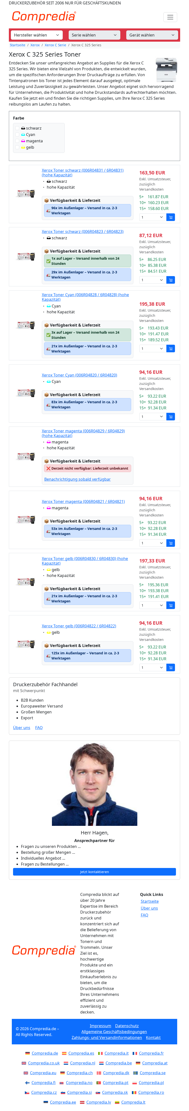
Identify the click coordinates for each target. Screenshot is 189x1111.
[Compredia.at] (139, 1063)
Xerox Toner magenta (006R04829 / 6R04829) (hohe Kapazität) (83, 433)
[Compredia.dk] (100, 1073)
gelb (30, 147)
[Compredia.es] (65, 1053)
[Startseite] (44, 951)
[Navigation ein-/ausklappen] (170, 17)
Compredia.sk (115, 1092)
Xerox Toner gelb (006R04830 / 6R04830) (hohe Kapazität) (85, 561)
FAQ (39, 727)
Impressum (100, 1025)
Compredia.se (153, 1072)
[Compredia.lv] (83, 1102)
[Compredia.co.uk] (25, 1063)
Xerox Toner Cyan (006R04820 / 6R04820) (79, 375)
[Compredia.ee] (47, 1102)
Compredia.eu (43, 1072)
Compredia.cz (44, 1092)
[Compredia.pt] (99, 1083)
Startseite (17, 45)
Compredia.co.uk (44, 1063)
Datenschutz (127, 1025)
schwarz (34, 128)
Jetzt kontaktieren (94, 871)
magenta (34, 141)
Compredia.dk (116, 1072)
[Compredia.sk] (99, 1092)
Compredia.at (155, 1063)
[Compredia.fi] (28, 1083)
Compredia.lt (133, 1102)
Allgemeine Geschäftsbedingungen (114, 1031)
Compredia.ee (63, 1102)
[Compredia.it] (101, 1053)
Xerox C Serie (55, 45)
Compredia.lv (98, 1102)
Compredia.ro (151, 1092)
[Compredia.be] (102, 1063)
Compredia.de (45, 1053)
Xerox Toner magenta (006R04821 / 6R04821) (83, 501)
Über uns (21, 727)
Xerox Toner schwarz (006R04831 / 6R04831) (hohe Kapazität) (83, 173)
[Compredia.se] (136, 1073)
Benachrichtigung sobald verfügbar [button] (77, 479)
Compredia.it (117, 1053)
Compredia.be (119, 1063)
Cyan (30, 134)
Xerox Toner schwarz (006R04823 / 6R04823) (83, 231)
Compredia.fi (44, 1082)
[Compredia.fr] (136, 1053)
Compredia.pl (151, 1082)
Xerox (35, 45)
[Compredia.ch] (63, 1073)
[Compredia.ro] (135, 1092)
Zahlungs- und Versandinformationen (107, 1037)
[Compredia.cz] (28, 1092)
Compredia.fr (151, 1053)
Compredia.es (81, 1053)
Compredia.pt (115, 1082)
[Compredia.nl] (67, 1063)
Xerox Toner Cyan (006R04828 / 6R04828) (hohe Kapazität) (85, 297)
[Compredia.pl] (135, 1083)
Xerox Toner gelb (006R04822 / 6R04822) (79, 626)
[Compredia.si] (64, 1092)
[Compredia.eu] (27, 1073)
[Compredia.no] (63, 1083)
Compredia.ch (80, 1072)
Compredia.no (79, 1082)
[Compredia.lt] (118, 1102)
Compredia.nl (82, 1063)
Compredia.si (79, 1092)
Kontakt (153, 1037)
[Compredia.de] (28, 1053)
